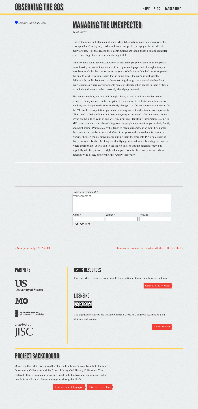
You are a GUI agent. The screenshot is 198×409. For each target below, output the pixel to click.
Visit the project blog (100, 387)
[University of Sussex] (29, 286)
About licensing (162, 326)
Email (109, 214)
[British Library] (29, 314)
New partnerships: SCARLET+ (33, 248)
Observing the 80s (39, 7)
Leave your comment (85, 192)
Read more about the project (69, 387)
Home (146, 8)
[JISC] (24, 331)
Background (172, 8)
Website (144, 214)
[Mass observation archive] (21, 301)
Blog (157, 8)
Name (76, 214)
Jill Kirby (81, 32)
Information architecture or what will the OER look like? (150, 248)
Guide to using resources (157, 285)
